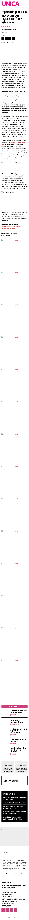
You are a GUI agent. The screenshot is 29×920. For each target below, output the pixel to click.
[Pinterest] (9, 38)
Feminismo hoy (14, 724)
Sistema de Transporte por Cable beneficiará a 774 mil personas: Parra (14, 813)
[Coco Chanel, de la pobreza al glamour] (5, 722)
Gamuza (7, 233)
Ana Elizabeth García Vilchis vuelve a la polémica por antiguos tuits (13, 807)
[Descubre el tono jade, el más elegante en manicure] (5, 750)
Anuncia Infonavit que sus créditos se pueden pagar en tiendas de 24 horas (12, 818)
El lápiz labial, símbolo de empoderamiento (18, 712)
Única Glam (13, 715)
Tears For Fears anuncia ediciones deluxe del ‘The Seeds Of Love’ (14, 887)
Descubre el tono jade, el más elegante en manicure (18, 750)
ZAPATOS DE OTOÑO (6, 235)
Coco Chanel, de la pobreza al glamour (16, 721)
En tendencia (4, 903)
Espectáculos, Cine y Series (8, 890)
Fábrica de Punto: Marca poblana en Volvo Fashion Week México (21, 770)
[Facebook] (2, 38)
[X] (6, 38)
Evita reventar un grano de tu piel (18, 740)
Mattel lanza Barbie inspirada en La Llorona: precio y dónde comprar (8, 770)
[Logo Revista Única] (10, 3)
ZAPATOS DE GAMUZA (14, 233)
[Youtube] (15, 910)
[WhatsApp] (13, 38)
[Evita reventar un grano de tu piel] (5, 741)
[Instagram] (7, 910)
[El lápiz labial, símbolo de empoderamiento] (5, 712)
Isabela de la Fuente (10, 29)
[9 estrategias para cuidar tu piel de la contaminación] (5, 731)
